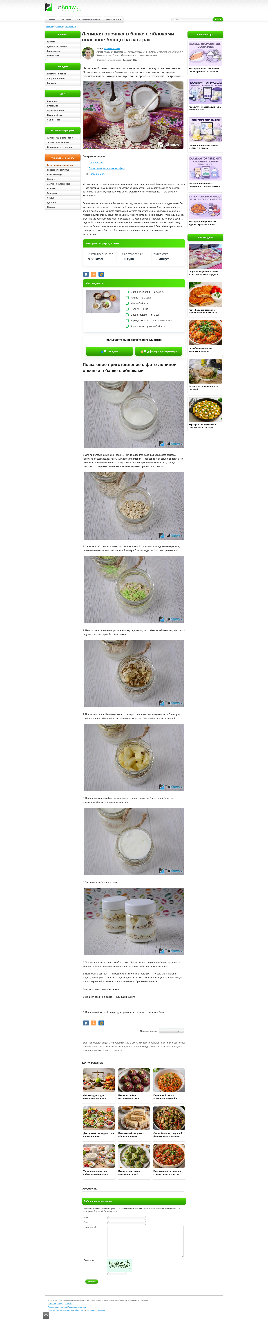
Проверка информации (77, 1307)
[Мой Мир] (101, 274)
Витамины (52, 83)
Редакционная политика (57, 1307)
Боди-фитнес (53, 51)
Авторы (60, 1304)
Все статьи (66, 19)
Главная (51, 19)
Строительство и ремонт (59, 147)
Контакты (68, 1304)
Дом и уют (52, 101)
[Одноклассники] (93, 274)
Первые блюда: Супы (58, 170)
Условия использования (95, 1310)
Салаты (51, 179)
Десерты (51, 202)
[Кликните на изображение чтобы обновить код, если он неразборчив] (119, 1271)
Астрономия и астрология (60, 138)
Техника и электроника (58, 142)
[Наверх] (46, 1315)
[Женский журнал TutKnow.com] (63, 7)
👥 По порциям (109, 351)
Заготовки (52, 193)
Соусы (50, 198)
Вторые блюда (70, 27)
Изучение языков (56, 110)
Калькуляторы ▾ (113, 19)
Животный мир (55, 115)
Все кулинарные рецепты (88, 19)
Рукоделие (52, 106)
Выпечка (51, 188)
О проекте (52, 1304)
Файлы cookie (79, 1310)
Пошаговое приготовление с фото (107, 168)
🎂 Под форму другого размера (159, 351)
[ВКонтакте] (86, 274)
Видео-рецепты (97, 174)
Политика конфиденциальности (60, 1310)
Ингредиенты (96, 162)
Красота (51, 42)
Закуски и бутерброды (58, 184)
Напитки (51, 207)
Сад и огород (53, 120)
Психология (53, 56)
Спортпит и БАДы (56, 78)
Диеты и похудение (57, 46)
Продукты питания (56, 74)
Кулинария (59, 27)
